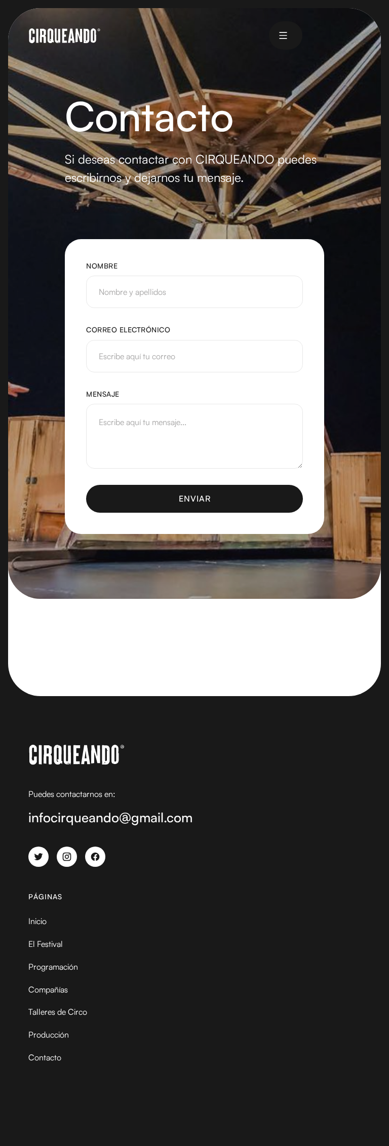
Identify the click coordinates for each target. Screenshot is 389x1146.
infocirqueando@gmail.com (110, 817)
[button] (283, 35)
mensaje (103, 394)
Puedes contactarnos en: (71, 794)
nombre (102, 265)
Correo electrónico (128, 329)
